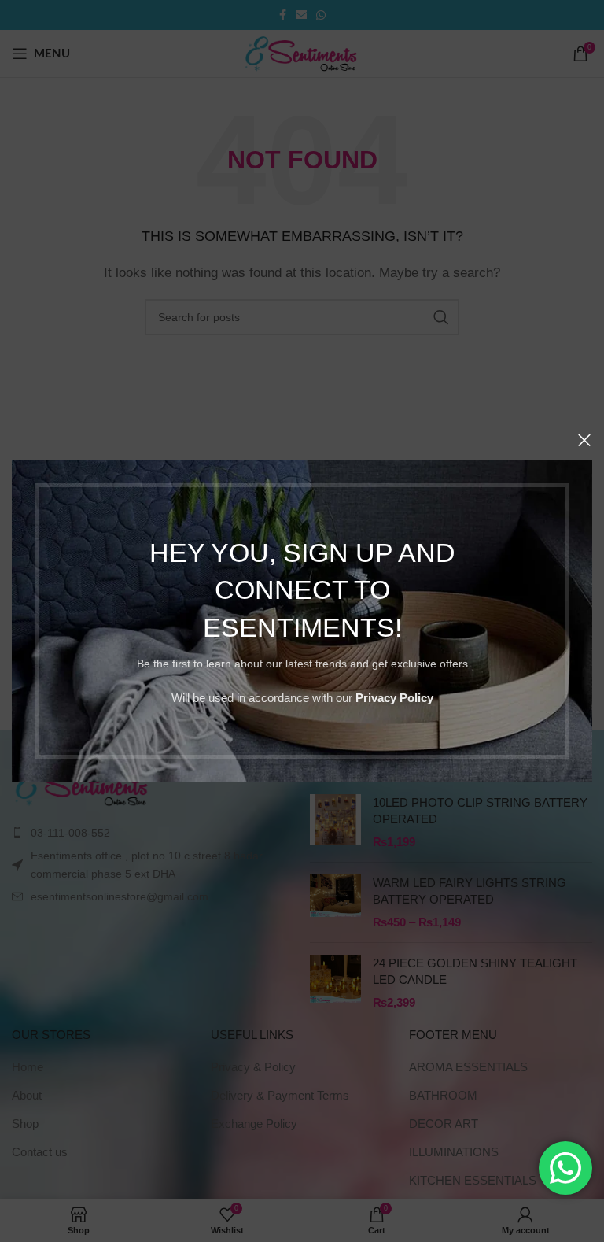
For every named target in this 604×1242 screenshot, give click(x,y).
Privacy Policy (394, 697)
